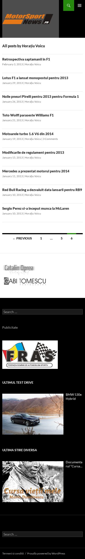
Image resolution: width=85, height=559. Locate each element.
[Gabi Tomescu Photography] (25, 281)
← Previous (22, 238)
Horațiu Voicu (33, 64)
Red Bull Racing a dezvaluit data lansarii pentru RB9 (42, 190)
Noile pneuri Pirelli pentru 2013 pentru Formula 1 (40, 96)
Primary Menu (79, 5)
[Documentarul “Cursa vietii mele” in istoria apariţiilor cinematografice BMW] (32, 481)
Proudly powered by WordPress (46, 553)
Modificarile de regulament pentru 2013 (33, 152)
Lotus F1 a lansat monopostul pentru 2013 (35, 78)
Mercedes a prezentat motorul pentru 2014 (35, 171)
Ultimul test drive (17, 382)
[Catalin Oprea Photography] (19, 270)
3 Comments (50, 139)
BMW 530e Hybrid (74, 396)
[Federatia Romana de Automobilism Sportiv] (30, 354)
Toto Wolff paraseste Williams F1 (28, 115)
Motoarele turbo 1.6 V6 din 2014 (27, 134)
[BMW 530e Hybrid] (32, 414)
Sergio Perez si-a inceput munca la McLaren (35, 208)
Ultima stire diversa (19, 450)
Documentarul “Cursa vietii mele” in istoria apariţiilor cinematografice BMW (74, 464)
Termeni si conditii (13, 553)
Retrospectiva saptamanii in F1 (26, 59)
